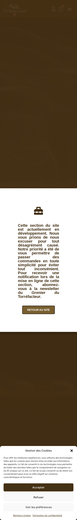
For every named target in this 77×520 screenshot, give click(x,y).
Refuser (38, 497)
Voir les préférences (38, 507)
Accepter (38, 487)
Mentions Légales (22, 515)
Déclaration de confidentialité (47, 515)
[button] (71, 450)
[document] (38, 260)
